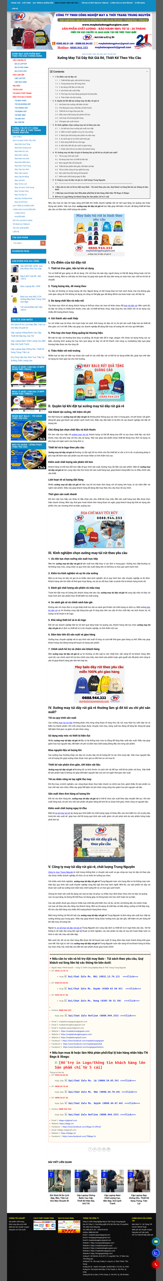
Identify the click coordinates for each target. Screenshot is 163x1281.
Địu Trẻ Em (19, 122)
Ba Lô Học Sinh (21, 67)
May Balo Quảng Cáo (23, 148)
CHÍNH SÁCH (20, 213)
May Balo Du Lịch (21, 151)
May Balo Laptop (21, 155)
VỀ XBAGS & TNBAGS (21, 224)
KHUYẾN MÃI (20, 217)
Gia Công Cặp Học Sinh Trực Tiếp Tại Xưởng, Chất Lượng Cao (27, 359)
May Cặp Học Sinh (22, 169)
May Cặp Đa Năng (22, 177)
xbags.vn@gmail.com (68, 1120)
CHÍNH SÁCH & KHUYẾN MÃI (121, 3)
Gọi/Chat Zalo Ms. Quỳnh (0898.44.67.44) (96, 1103)
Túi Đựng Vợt (21, 111)
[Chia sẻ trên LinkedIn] (108, 1149)
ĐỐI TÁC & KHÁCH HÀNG (22, 220)
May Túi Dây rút (21, 195)
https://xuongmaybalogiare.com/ (102, 1243)
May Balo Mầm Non (22, 162)
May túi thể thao (21, 202)
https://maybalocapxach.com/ (73, 1037)
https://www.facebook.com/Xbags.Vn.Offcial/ (82, 1127)
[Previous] (48, 1189)
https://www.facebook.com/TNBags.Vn (79, 1136)
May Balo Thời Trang (23, 166)
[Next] (151, 1189)
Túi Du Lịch (18, 89)
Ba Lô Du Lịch (21, 71)
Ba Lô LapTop (21, 64)
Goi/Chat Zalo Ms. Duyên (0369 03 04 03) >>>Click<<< (104, 988)
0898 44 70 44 (61, 1086)
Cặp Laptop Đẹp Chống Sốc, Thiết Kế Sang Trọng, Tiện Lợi (27, 351)
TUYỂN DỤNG (139, 3)
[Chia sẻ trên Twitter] (95, 1149)
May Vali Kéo (20, 180)
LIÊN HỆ (15, 9)
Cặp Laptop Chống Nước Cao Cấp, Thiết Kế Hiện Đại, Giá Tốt (26, 334)
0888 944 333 (65, 1010)
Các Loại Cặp (18, 75)
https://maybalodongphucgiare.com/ (76, 1034)
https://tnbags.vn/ (68, 1133)
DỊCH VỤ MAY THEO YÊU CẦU (66, 3)
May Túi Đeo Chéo (22, 191)
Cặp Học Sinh (21, 82)
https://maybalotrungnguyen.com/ (75, 1031)
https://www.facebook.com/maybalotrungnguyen (83, 1041)
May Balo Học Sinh (22, 159)
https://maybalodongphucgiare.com (103, 1248)
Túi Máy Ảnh (20, 115)
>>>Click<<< (128, 1015)
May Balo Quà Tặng (22, 144)
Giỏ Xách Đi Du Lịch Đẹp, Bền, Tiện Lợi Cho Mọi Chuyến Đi (28, 326)
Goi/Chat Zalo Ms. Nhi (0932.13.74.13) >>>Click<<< (103, 976)
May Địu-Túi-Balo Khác (23, 198)
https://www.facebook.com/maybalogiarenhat (82, 1044)
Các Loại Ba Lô (19, 60)
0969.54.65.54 (61, 1075)
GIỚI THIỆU (26, 3)
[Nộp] (42, 243)
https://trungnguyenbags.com (101, 1253)
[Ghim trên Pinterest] (104, 1149)
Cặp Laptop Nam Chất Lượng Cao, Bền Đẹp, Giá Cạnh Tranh (28, 342)
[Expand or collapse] (147, 72)
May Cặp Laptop (21, 173)
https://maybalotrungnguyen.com (103, 1251)
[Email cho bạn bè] (99, 1149)
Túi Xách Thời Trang (22, 93)
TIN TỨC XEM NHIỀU (21, 228)
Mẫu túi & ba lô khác (22, 97)
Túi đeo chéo (20, 101)
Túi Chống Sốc (21, 108)
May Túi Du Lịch (21, 184)
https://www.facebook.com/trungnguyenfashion (83, 1047)
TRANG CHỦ (15, 3)
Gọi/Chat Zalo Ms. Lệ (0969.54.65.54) (94, 1080)
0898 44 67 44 (61, 1098)
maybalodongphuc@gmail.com (100, 1240)
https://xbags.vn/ (66, 1123)
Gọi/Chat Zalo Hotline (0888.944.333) (94, 1015)
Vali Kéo (16, 86)
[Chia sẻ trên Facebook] (90, 1149)
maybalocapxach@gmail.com (99, 1235)
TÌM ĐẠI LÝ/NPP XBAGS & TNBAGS (95, 3)
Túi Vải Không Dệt (23, 104)
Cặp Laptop (20, 78)
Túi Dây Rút (20, 119)
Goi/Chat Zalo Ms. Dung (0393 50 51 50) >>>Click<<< (104, 1000)
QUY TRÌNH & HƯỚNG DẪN (43, 3)
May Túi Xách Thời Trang (24, 187)
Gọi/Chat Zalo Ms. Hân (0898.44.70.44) (94, 1092)
